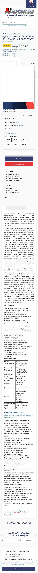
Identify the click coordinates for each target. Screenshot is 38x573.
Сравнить (19, 198)
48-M (22, 140)
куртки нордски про (12, 511)
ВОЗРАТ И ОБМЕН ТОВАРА (13, 81)
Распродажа (6, 45)
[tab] (4, 208)
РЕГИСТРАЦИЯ (8, 71)
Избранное (8, 198)
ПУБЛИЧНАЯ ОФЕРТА (11, 90)
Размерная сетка (10, 133)
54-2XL (16, 144)
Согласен (18, 569)
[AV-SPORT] (19, 32)
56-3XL (24, 144)
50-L (29, 140)
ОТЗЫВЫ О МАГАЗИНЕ (11, 100)
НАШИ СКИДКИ (8, 87)
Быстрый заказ (19, 164)
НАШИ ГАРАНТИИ (9, 84)
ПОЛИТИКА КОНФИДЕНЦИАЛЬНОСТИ (17, 94)
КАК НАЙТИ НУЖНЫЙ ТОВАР (14, 74)
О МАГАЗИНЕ (7, 68)
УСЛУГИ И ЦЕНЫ (9, 59)
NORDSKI (20, 125)
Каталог (4, 36)
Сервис (4, 54)
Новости (4, 50)
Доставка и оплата (8, 41)
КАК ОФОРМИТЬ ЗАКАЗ (11, 78)
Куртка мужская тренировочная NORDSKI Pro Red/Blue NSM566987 (16, 513)
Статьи (4, 63)
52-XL (8, 144)
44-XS (8, 140)
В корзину (19, 159)
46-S (15, 140)
